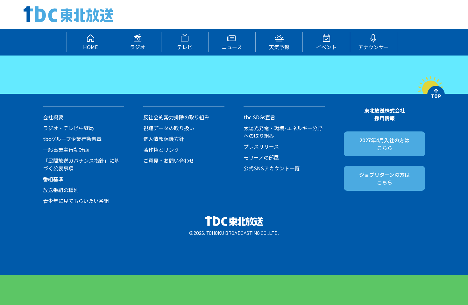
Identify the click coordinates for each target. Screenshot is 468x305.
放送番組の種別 (61, 190)
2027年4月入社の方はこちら (384, 144)
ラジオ (137, 47)
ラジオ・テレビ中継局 (68, 128)
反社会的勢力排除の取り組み (176, 117)
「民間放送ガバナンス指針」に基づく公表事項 (81, 164)
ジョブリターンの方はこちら (384, 178)
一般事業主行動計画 (66, 149)
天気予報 (279, 47)
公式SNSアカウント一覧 (272, 168)
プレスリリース (261, 146)
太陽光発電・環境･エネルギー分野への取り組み (283, 131)
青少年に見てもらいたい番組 (76, 201)
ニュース (232, 47)
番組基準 (53, 179)
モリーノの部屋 (261, 157)
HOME (90, 47)
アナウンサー (373, 47)
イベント (326, 47)
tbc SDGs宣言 (259, 117)
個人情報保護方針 (163, 139)
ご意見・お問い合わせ (168, 160)
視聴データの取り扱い (168, 128)
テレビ (184, 47)
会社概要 (53, 117)
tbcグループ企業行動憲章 (72, 139)
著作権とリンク (161, 149)
